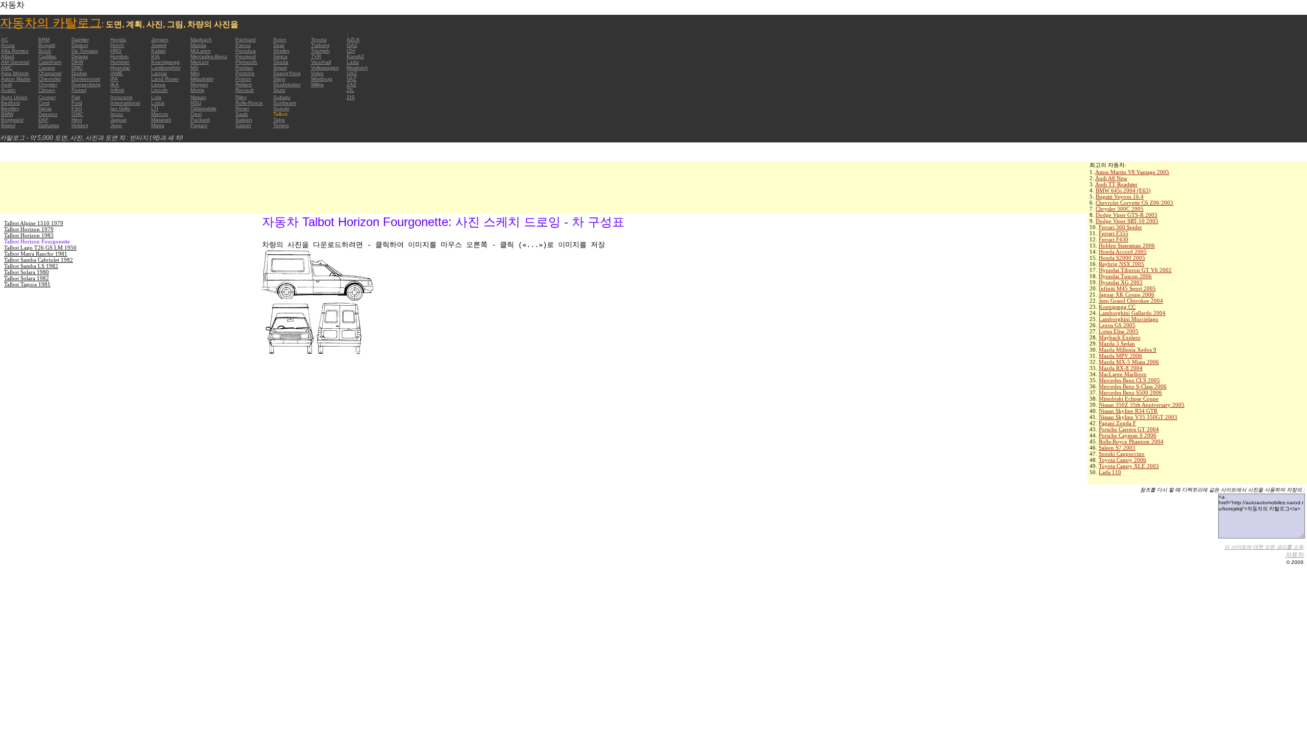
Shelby (281, 51)
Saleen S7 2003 (1117, 448)
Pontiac (244, 67)
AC (4, 39)
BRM (44, 39)
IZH (351, 51)
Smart (280, 67)
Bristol (8, 125)
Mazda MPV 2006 (1120, 356)
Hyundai (120, 67)
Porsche (245, 73)
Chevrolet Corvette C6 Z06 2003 (1134, 203)
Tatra (279, 119)
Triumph (320, 51)
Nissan (198, 97)
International (125, 103)
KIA (155, 56)
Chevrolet (49, 79)
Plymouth (246, 62)
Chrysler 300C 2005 (1120, 209)
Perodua (245, 51)
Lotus (157, 103)
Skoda (280, 62)
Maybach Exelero (1120, 337)
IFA (114, 79)
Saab (241, 114)
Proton (243, 79)
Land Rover (165, 79)
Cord (44, 103)
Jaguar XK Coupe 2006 (1126, 294)
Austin (8, 90)
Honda (118, 39)
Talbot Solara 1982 (26, 278)
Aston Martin (16, 79)
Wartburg (321, 79)
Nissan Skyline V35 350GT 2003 (1138, 417)
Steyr (279, 79)
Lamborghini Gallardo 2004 (1132, 313)
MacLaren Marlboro (1123, 374)
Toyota (319, 39)
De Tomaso (84, 51)
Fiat (75, 97)
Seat (278, 45)
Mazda (198, 45)
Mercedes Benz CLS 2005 (1129, 380)
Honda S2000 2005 (1122, 258)
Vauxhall (321, 62)
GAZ (352, 45)
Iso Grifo (120, 108)
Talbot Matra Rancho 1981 (35, 254)
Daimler (80, 39)
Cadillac (47, 56)
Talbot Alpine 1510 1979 (33, 223)
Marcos (159, 114)
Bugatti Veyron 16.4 (1120, 196)
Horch (117, 45)
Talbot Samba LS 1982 (31, 266)
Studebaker (287, 84)
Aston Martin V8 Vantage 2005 (1132, 172)
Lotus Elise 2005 (1119, 331)
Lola (156, 97)
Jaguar (118, 119)
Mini (195, 73)
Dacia (45, 108)
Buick (44, 51)
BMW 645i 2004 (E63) (1123, 190)
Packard (200, 119)
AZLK (353, 39)
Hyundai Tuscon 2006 (1125, 276)
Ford (76, 103)
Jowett (158, 45)
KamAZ (355, 56)
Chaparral (49, 73)
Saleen (243, 119)
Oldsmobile (203, 108)
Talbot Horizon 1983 (29, 235)
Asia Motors (15, 73)
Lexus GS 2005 (1117, 325)
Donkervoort (85, 79)
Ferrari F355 (1113, 233)
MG (194, 67)
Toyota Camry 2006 (1122, 460)
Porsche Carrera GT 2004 (1129, 429)
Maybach (201, 39)
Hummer (120, 62)
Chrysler (47, 84)
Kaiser (158, 51)
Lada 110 (1110, 472)
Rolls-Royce (249, 103)
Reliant (243, 84)
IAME (116, 73)
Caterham (49, 62)
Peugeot (245, 56)
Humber (119, 56)
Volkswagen (325, 67)
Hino (76, 119)
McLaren (200, 51)
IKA (114, 84)
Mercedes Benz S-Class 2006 (1133, 386)
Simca (280, 56)
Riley (241, 97)
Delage (79, 56)
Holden (79, 125)
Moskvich (357, 67)
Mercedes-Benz (208, 56)
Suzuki (281, 108)
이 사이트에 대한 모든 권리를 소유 (1263, 547)
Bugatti (46, 45)
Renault (244, 90)
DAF (43, 119)
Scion (279, 39)
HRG (116, 51)
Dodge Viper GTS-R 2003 (1126, 215)
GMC (77, 114)
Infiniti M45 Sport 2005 (1127, 288)
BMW (7, 114)
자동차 (1294, 554)
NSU (195, 103)
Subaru (282, 97)
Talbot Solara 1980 (26, 272)
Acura (8, 45)
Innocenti (121, 97)
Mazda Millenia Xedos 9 (1127, 350)
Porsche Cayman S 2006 (1127, 435)
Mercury (199, 62)
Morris (197, 90)
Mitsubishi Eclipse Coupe (1128, 399)
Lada (353, 62)
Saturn (243, 125)
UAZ (352, 73)
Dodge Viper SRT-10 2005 (1127, 221)
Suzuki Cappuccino (1122, 454)
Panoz (243, 45)
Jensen (159, 39)
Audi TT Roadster (1116, 184)
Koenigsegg (165, 62)
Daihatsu (48, 125)
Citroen (46, 90)
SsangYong (287, 73)
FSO (76, 108)
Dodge (79, 73)
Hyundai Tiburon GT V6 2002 (1135, 270)
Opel (196, 114)
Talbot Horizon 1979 (29, 229)
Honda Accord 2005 (1123, 252)
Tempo (281, 125)
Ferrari (78, 90)
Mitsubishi (201, 79)
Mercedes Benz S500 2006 (1130, 392)
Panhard (245, 39)
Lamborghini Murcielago (1128, 319)
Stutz (279, 90)
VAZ (351, 79)
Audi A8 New (1111, 178)
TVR (316, 56)
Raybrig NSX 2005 (1121, 264)
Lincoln (159, 90)
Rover (242, 108)
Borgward (12, 119)
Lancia (159, 73)
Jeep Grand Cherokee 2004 (1131, 301)
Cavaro (46, 67)
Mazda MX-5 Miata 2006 (1129, 362)
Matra (157, 125)
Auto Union (14, 97)
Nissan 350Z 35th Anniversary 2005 (1141, 405)
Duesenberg (86, 84)
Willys (317, 84)
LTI (154, 108)
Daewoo (48, 114)
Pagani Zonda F (1117, 423)
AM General (15, 62)
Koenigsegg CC (1117, 307)
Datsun (79, 45)
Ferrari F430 (1113, 239)
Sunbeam (284, 103)
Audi (6, 84)
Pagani (198, 125)
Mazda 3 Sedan (1117, 343)
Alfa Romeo (15, 51)
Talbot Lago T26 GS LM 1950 (40, 247)
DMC (77, 67)
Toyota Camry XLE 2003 (1129, 466)
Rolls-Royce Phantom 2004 (1131, 441)
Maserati (161, 119)
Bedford (10, 103)
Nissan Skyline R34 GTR (1128, 411)
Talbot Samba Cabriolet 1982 (38, 260)
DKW (77, 62)
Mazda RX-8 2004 (1121, 368)
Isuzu (116, 114)
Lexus (158, 84)
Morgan (199, 84)
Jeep (116, 125)
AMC (6, 67)
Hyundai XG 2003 (1121, 282)
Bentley (10, 108)
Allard (7, 56)
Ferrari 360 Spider (1120, 227)
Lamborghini (165, 67)
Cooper (47, 97)
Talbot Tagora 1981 (27, 284)
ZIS (351, 97)
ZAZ (351, 84)
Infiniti (117, 90)
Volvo (317, 73)
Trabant (320, 45)
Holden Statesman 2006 (1127, 245)
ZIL (350, 90)
